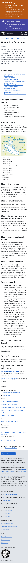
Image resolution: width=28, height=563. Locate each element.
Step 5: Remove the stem (11, 87)
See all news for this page (8, 440)
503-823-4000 (22, 471)
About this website (6, 537)
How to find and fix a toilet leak (9, 401)
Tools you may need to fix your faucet (14, 74)
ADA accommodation (7, 523)
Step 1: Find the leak (9, 77)
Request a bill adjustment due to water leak (13, 407)
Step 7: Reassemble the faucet (12, 90)
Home (3, 38)
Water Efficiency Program (18, 38)
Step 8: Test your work (10, 92)
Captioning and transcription (9, 526)
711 (10, 473)
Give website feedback (11, 448)
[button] (21, 33)
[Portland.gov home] (7, 33)
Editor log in (4, 543)
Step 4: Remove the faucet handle (13, 85)
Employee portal (5, 540)
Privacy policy (5, 529)
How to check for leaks (7, 415)
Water (8, 38)
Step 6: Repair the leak (10, 88)
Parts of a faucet (8, 76)
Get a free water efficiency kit (9, 404)
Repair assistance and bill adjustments (15, 94)
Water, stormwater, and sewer (9, 421)
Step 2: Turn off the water (11, 79)
